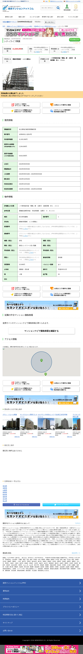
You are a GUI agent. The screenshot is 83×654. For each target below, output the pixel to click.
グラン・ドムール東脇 (10, 414)
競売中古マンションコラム (56, 1)
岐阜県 (5, 494)
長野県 (5, 488)
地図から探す (22, 16)
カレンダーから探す (35, 16)
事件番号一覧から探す (47, 16)
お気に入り (75, 39)
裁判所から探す (9, 16)
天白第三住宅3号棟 (61, 414)
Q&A (46, 1)
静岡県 (5, 492)
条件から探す (60, 16)
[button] (46, 374)
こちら (37, 52)
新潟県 (5, 486)
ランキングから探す (73, 16)
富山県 (5, 501)
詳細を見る (17, 436)
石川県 (5, 499)
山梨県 (5, 490)
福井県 (5, 496)
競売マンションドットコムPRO (73, 1)
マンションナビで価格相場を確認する (41, 331)
